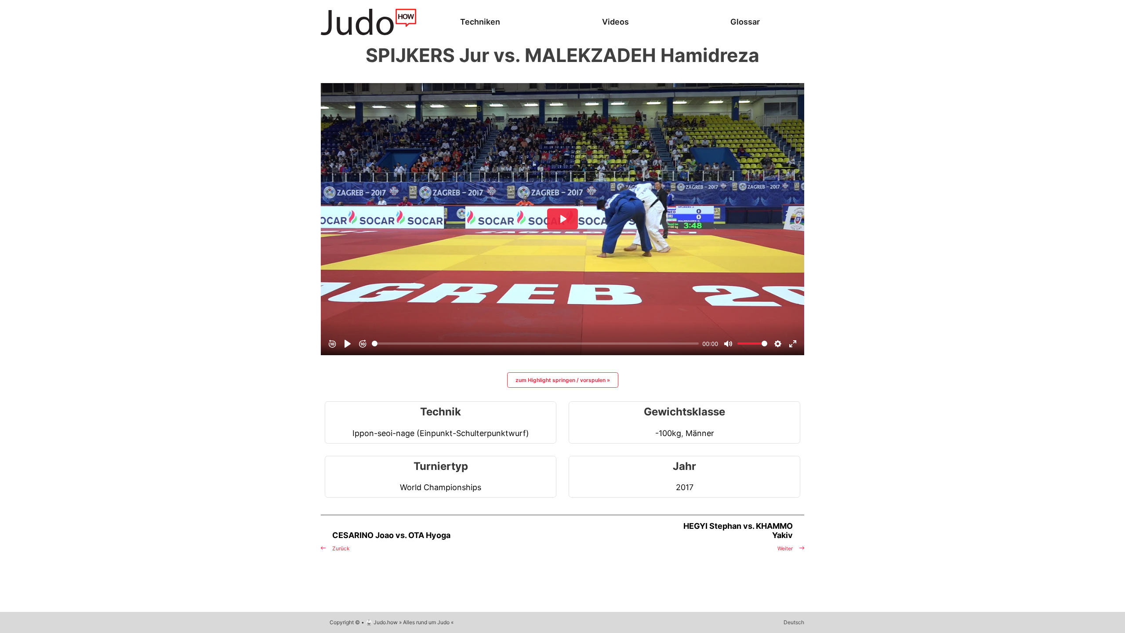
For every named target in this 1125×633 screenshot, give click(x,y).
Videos (615, 21)
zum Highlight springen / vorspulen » (562, 380)
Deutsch (794, 622)
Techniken (480, 21)
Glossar (745, 21)
